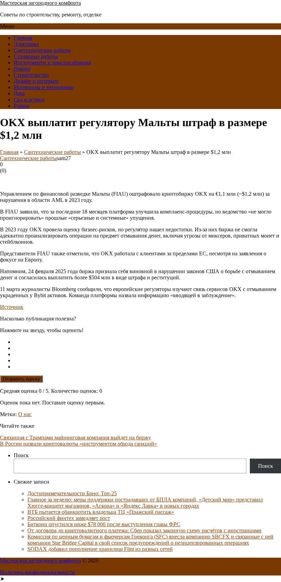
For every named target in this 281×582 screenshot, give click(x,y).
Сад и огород (29, 99)
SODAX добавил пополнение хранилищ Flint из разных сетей (100, 549)
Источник (11, 307)
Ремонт (22, 69)
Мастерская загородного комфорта (40, 3)
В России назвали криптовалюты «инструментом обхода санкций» (78, 444)
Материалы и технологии (44, 87)
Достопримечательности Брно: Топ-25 (72, 493)
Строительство (31, 75)
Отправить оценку (21, 378)
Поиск (21, 455)
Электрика (26, 44)
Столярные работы (36, 56)
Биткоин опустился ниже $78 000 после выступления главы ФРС (103, 524)
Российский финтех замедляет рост (68, 518)
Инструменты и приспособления (52, 62)
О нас (25, 414)
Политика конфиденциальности (37, 572)
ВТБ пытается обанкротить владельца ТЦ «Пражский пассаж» (100, 512)
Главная (23, 38)
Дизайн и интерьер (36, 81)
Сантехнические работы (42, 50)
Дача (19, 93)
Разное (21, 106)
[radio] (147, 342)
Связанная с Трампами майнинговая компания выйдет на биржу (75, 437)
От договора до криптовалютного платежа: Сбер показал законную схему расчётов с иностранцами (144, 530)
